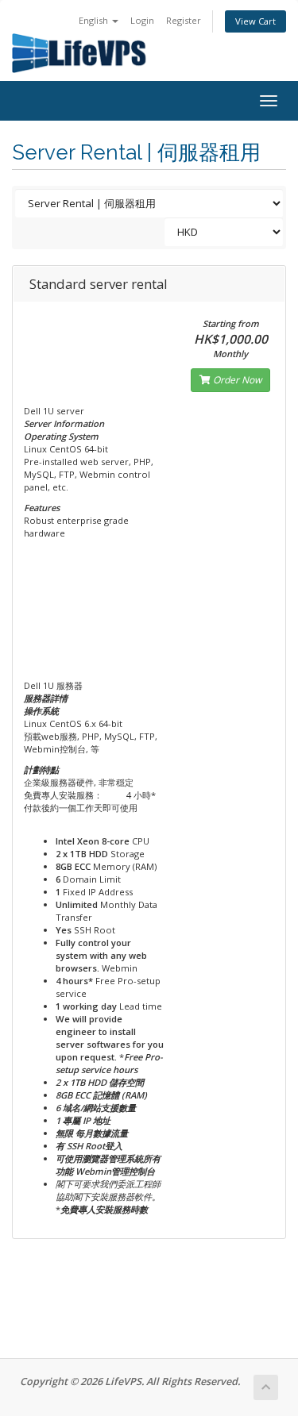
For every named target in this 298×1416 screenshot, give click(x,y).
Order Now (236, 380)
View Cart (255, 21)
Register (183, 20)
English (94, 20)
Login (142, 20)
